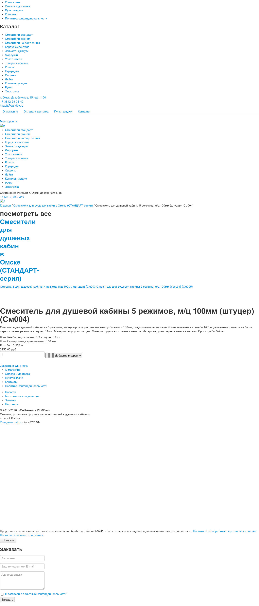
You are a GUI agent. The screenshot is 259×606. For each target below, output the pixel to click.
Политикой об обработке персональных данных (225, 531)
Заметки (10, 400)
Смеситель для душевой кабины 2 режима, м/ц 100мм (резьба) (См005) (145, 286)
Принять (8, 540)
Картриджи (12, 71)
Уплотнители (13, 59)
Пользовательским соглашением (22, 535)
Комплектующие (16, 83)
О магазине (12, 2)
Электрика (12, 91)
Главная (5, 205)
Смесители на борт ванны (22, 43)
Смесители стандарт (19, 34)
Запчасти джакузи (17, 51)
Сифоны (10, 75)
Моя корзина (8, 121)
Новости (10, 392)
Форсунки (11, 55)
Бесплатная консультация (22, 396)
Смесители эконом (17, 38)
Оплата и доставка (17, 6)
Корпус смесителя (17, 47)
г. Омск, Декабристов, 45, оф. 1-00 (23, 97)
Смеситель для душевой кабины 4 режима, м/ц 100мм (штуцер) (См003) (48, 286)
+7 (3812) (12, 197)
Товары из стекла (16, 63)
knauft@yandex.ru (11, 105)
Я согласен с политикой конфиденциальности (36, 594)
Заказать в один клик (14, 365)
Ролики (9, 67)
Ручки (9, 87)
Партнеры (11, 404)
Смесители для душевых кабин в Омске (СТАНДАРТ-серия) (53, 205)
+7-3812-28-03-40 (11, 101)
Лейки (9, 79)
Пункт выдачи (14, 10)
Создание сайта (10, 422)
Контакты (11, 14)
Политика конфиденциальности (26, 18)
